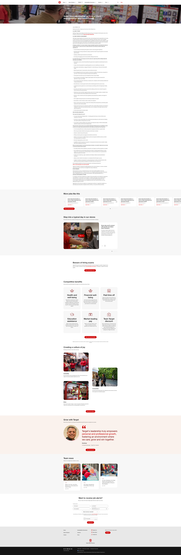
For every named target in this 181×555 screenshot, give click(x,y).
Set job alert (90, 522)
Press (106, 2)
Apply (113, 20)
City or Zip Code (94, 507)
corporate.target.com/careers (91, 266)
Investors (100, 2)
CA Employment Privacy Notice (94, 548)
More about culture (90, 411)
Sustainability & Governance (90, 2)
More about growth (90, 449)
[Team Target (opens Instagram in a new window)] (67, 548)
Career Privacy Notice (95, 514)
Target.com (95, 530)
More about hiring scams (90, 270)
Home (65, 8)
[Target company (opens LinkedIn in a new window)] (69, 548)
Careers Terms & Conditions (85, 548)
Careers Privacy (79, 548)
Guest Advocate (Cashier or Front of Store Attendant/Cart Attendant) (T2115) (109, 200)
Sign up (107, 532)
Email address (76, 508)
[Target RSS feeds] (71, 548)
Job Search (74, 8)
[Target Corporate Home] (59, 2)
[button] (116, 202)
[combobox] (99, 509)
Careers (79, 2)
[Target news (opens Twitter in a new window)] (64, 548)
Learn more (70, 204)
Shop (122, 2)
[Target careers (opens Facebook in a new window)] (66, 548)
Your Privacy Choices (81, 550)
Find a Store (95, 532)
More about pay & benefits (90, 337)
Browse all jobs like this (69, 208)
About (64, 2)
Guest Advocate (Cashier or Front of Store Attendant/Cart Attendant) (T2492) (92, 200)
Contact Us (95, 534)
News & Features (72, 2)
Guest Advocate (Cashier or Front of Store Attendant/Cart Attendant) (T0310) (74, 200)
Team (66, 482)
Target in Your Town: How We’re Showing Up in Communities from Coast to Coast (71, 485)
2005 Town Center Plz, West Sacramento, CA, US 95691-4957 (72, 20)
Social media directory (66, 550)
